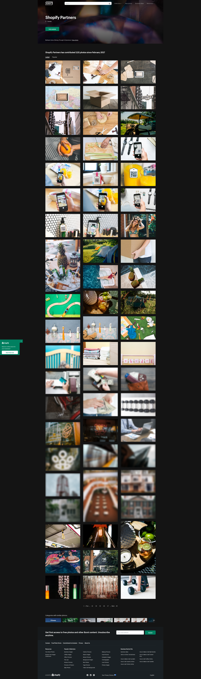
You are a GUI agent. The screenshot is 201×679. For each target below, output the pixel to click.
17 (108, 606)
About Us (87, 643)
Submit (150, 633)
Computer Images (106, 657)
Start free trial (10, 352)
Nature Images (86, 654)
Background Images (88, 659)
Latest (47, 57)
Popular (54, 57)
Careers (47, 643)
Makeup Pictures (106, 652)
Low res (74, 82)
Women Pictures (68, 662)
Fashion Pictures (87, 652)
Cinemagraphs (105, 659)
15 (100, 606)
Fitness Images (105, 665)
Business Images (68, 652)
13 (92, 606)
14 (96, 606)
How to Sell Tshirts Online (127, 664)
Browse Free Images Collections (50, 655)
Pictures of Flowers (69, 665)
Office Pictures (68, 657)
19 (116, 606)
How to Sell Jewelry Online (127, 661)
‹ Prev (86, 606)
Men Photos (86, 662)
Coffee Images (67, 654)
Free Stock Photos (49, 652)
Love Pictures (105, 662)
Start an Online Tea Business (128, 654)
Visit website (52, 29)
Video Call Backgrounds (89, 667)
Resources (150, 3)
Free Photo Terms (56, 643)
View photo (75, 40)
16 (104, 606)
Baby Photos (67, 667)
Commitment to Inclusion (70, 643)
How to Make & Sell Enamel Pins (146, 655)
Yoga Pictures (86, 665)
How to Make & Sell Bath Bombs (148, 652)
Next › (113, 606)
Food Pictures (105, 654)
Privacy (81, 643)
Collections (117, 3)
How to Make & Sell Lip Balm (128, 659)
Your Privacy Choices (108, 675)
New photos (128, 3)
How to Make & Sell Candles (147, 661)
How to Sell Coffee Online (146, 659)
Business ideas (139, 3)
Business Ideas (124, 652)
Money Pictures (87, 657)
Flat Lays (66, 659)
